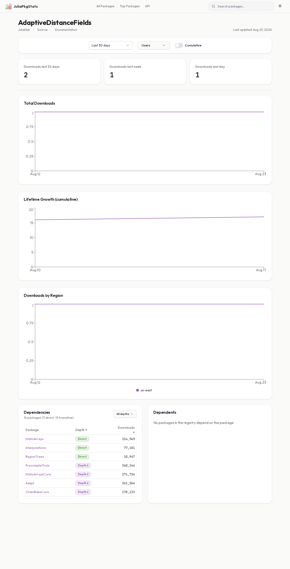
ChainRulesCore (37, 492)
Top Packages (130, 6)
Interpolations (36, 448)
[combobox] (110, 45)
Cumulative (193, 45)
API (147, 6)
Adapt (30, 483)
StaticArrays (35, 439)
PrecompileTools (38, 465)
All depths (122, 414)
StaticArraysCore (38, 474)
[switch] (179, 45)
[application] (145, 145)
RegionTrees (35, 457)
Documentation (66, 30)
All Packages (105, 6)
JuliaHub (24, 30)
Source (42, 30)
